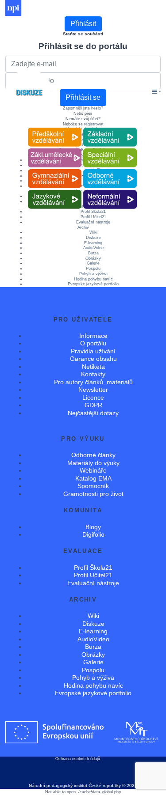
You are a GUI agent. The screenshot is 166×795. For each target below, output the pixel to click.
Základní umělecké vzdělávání (54, 148)
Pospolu (93, 268)
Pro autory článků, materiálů (93, 382)
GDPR (93, 405)
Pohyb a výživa (93, 274)
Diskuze (93, 237)
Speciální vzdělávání (110, 148)
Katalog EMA (93, 478)
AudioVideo (93, 248)
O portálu (93, 343)
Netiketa (93, 366)
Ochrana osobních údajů (77, 759)
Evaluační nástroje (93, 222)
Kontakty (93, 374)
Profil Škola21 (93, 567)
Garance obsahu (93, 358)
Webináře (93, 470)
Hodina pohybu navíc (93, 279)
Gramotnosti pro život (93, 493)
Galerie (93, 263)
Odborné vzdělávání (110, 169)
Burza (93, 253)
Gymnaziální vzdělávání (54, 169)
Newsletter (93, 389)
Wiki (93, 232)
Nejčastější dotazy (93, 412)
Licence (93, 397)
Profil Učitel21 (93, 217)
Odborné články (93, 454)
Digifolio (93, 534)
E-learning (93, 243)
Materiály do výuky (93, 462)
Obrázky (93, 258)
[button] (156, 92)
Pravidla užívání (93, 351)
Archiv (83, 227)
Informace (93, 335)
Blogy (93, 526)
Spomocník (93, 485)
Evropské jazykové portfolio (93, 284)
